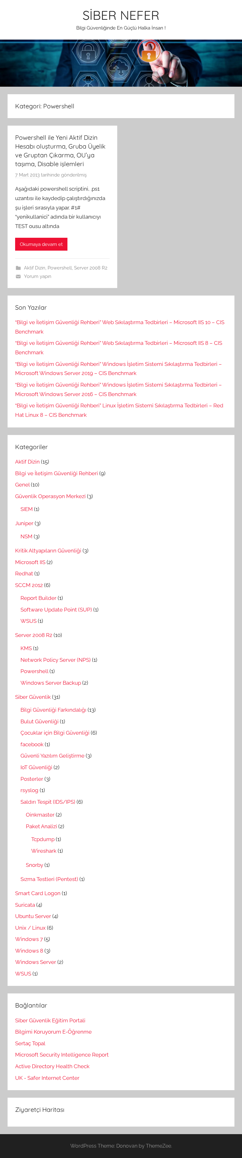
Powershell (60, 268)
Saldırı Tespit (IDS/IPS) (47, 802)
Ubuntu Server (33, 916)
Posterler (31, 779)
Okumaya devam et (41, 244)
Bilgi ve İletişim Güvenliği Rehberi (56, 473)
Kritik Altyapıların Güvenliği (48, 550)
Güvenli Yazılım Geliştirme (52, 756)
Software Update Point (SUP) (56, 609)
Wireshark (43, 851)
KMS (26, 648)
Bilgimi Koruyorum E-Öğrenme (53, 1032)
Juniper (24, 523)
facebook (31, 744)
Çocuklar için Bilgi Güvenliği (54, 733)
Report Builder (38, 598)
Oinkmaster (40, 815)
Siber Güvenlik (33, 697)
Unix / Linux (30, 928)
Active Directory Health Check (52, 1066)
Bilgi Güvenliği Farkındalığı (53, 710)
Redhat (24, 573)
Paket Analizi (41, 826)
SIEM (26, 509)
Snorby (34, 865)
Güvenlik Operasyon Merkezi (50, 496)
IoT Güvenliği (36, 767)
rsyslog (29, 790)
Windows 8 (29, 951)
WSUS (28, 621)
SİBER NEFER (121, 15)
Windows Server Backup (50, 683)
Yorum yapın (37, 276)
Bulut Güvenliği (39, 721)
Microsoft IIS (30, 562)
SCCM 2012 (29, 585)
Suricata (25, 905)
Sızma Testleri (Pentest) (49, 879)
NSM (26, 536)
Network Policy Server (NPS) (55, 660)
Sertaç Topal (30, 1043)
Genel (22, 484)
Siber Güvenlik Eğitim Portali (50, 1020)
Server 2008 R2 (90, 268)
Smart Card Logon (37, 893)
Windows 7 (29, 939)
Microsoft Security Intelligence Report (62, 1055)
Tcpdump (43, 839)
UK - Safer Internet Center (47, 1078)
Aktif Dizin (34, 268)
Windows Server (35, 962)
